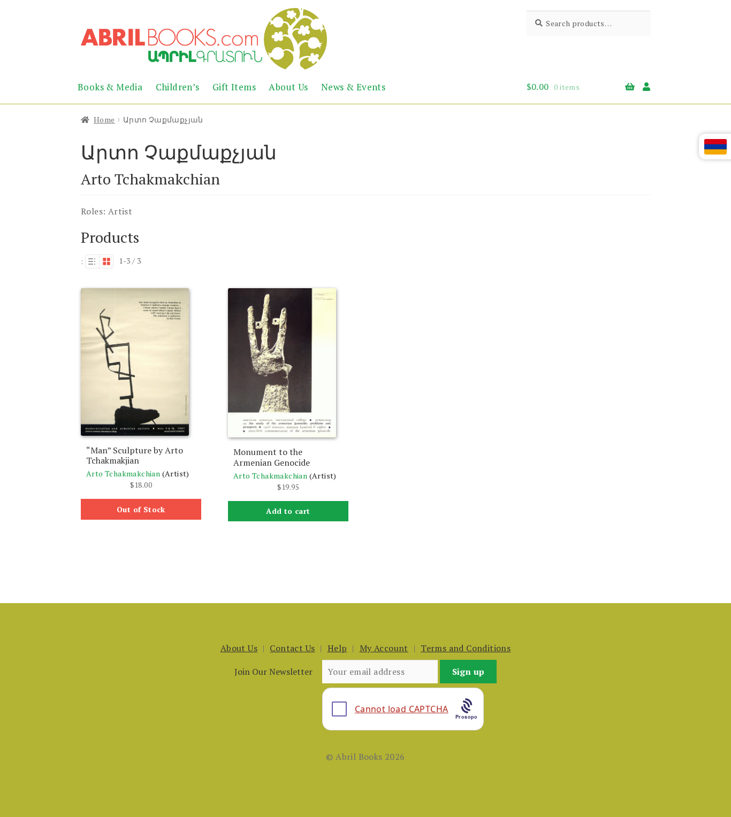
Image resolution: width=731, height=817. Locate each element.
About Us (288, 87)
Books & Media (110, 87)
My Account (384, 648)
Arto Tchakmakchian (123, 473)
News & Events (353, 87)
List (92, 261)
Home (104, 119)
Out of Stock (141, 509)
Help (337, 648)
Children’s (178, 87)
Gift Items (234, 87)
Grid (106, 261)
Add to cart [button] (288, 511)
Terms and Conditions (466, 648)
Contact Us (292, 648)
